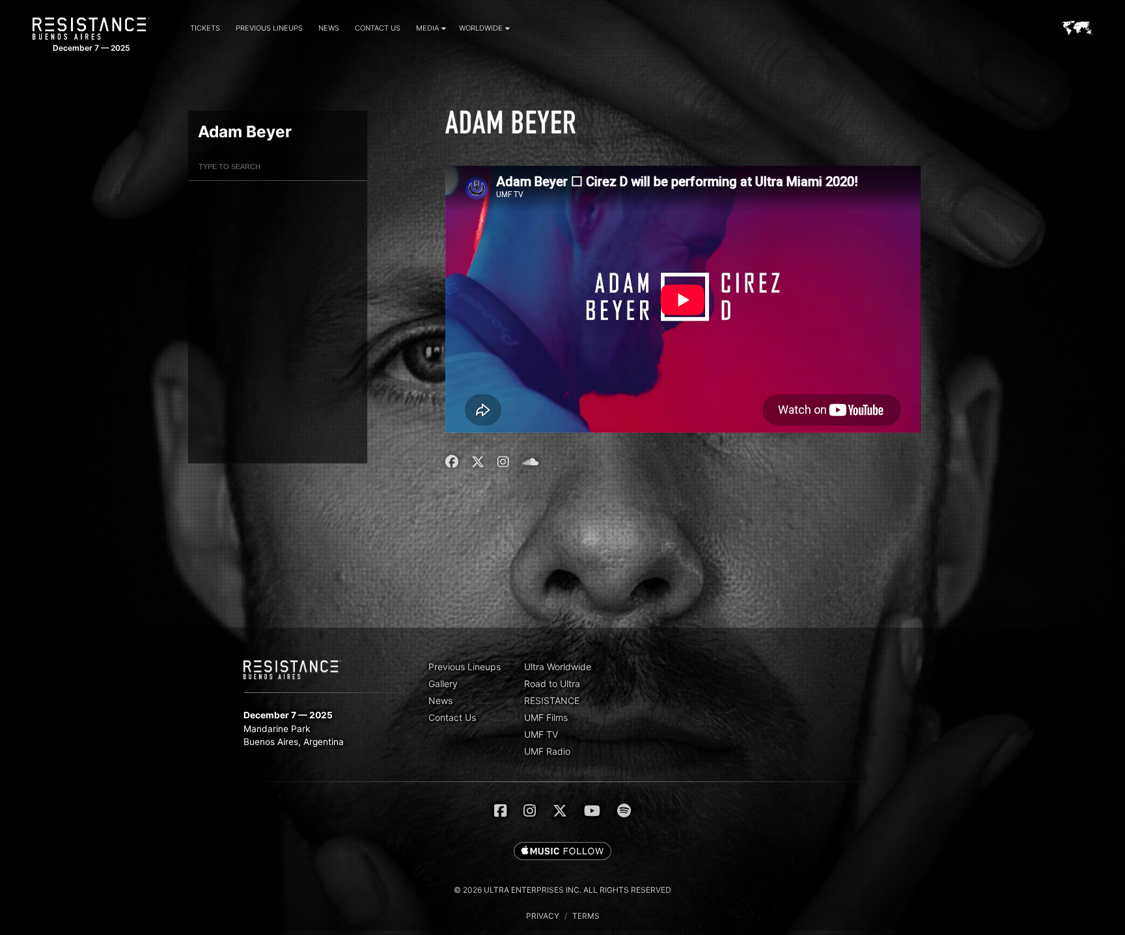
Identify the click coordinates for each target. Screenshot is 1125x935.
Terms (586, 916)
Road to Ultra (552, 683)
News (328, 28)
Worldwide (481, 28)
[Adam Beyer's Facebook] (453, 462)
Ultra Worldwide (557, 666)
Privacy (542, 916)
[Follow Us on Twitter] (560, 810)
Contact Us (377, 28)
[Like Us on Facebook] (500, 810)
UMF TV (541, 734)
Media (427, 28)
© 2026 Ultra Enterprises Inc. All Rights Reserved (562, 890)
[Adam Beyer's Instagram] (503, 462)
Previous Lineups (269, 28)
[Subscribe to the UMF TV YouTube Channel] (592, 810)
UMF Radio (547, 751)
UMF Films (546, 717)
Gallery (443, 683)
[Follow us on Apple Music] (562, 852)
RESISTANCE (551, 700)
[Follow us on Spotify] (624, 810)
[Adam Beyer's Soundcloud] (530, 462)
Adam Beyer (245, 131)
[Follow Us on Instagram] (529, 810)
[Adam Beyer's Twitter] (478, 462)
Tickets (205, 28)
